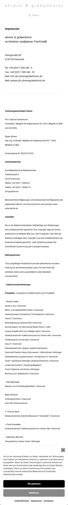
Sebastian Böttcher (14, 437)
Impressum (49, 501)
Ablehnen (34, 492)
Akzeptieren (34, 483)
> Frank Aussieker (13, 424)
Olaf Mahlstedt (12, 382)
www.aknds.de (11, 208)
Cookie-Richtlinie (21, 501)
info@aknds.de (11, 191)
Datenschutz (36, 501)
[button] (63, 450)
